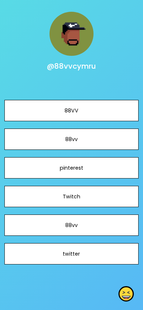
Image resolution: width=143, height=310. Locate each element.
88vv (71, 139)
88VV (71, 110)
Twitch (71, 196)
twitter (71, 253)
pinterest (71, 168)
